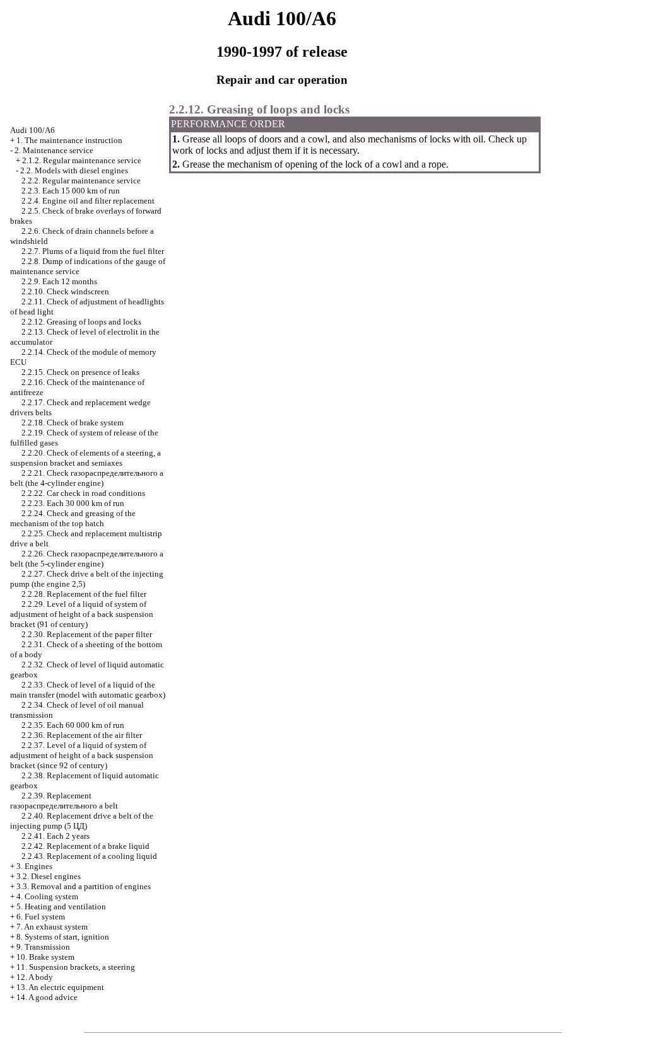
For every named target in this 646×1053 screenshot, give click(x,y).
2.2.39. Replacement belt (64, 800)
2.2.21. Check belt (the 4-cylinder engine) (86, 478)
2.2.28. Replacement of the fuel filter (83, 594)
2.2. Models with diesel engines (74, 170)
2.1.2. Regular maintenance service (81, 160)
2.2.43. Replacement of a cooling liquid (89, 856)
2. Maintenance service (54, 150)
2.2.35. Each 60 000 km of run (72, 725)
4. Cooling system (47, 896)
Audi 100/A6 (32, 130)
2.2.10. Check (65, 291)
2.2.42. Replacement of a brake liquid (85, 846)
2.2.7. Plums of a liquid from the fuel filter (92, 251)
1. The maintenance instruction (69, 140)
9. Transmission (43, 947)
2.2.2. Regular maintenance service (81, 180)
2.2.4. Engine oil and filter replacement (88, 200)
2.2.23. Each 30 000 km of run (72, 503)
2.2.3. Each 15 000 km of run (70, 190)
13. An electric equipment (60, 987)
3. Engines (34, 866)
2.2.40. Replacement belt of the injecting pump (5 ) (81, 821)
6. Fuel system (40, 916)
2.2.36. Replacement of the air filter (81, 735)
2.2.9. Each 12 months (59, 281)
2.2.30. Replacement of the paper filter (86, 634)
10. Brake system (45, 957)
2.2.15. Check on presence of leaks (80, 372)
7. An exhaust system (52, 926)
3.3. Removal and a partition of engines (83, 886)
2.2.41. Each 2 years (55, 836)
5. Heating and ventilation (61, 906)
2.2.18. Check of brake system (72, 422)
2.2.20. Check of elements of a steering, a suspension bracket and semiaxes (85, 458)
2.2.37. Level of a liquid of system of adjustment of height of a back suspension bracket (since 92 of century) (81, 755)
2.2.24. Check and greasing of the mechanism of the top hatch (73, 518)
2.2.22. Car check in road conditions (83, 493)
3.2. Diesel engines (48, 876)
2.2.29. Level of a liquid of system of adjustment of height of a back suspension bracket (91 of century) (81, 614)
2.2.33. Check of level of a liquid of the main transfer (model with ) (87, 689)
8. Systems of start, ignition (62, 936)
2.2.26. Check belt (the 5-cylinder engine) (86, 558)
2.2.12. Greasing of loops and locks (81, 321)
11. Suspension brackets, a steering (75, 967)
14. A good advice (47, 997)
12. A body (34, 977)
